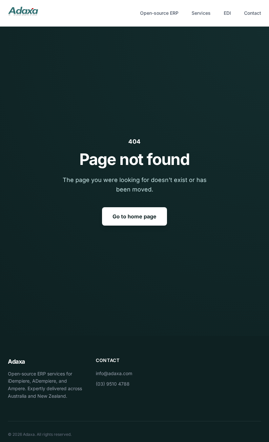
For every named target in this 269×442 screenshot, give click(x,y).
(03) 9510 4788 (113, 384)
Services (201, 13)
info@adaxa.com (114, 373)
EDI (227, 13)
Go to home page (134, 216)
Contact (252, 13)
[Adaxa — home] (23, 13)
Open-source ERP (159, 13)
